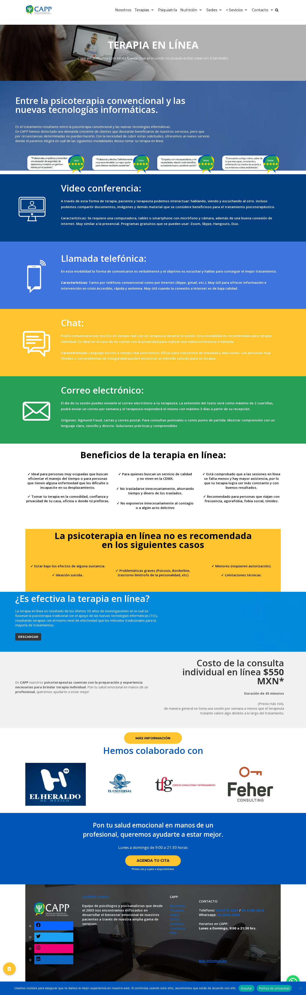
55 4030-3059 (228, 914)
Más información (213, 960)
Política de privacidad (274, 988)
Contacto (177, 928)
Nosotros (123, 10)
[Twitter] (38, 937)
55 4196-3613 (252, 910)
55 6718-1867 (227, 910)
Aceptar (246, 988)
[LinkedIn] (38, 959)
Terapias (177, 910)
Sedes (174, 914)
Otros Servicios (177, 921)
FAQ (173, 932)
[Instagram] (38, 948)
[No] (300, 988)
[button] (9, 967)
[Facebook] (38, 925)
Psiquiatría (167, 10)
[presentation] (20, 163)
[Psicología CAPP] (38, 10)
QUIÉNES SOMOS (95, 896)
